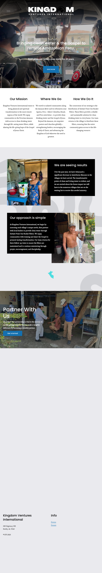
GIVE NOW (51, 69)
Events (53, 522)
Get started (12, 333)
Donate (53, 525)
